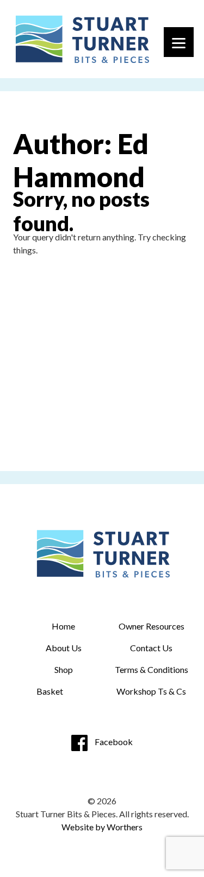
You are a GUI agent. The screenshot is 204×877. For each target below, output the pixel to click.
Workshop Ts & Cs (151, 691)
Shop (63, 669)
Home (63, 626)
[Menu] (179, 42)
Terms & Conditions (151, 669)
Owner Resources (151, 626)
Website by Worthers (102, 827)
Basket (49, 691)
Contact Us (151, 648)
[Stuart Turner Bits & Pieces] (81, 39)
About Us (64, 648)
